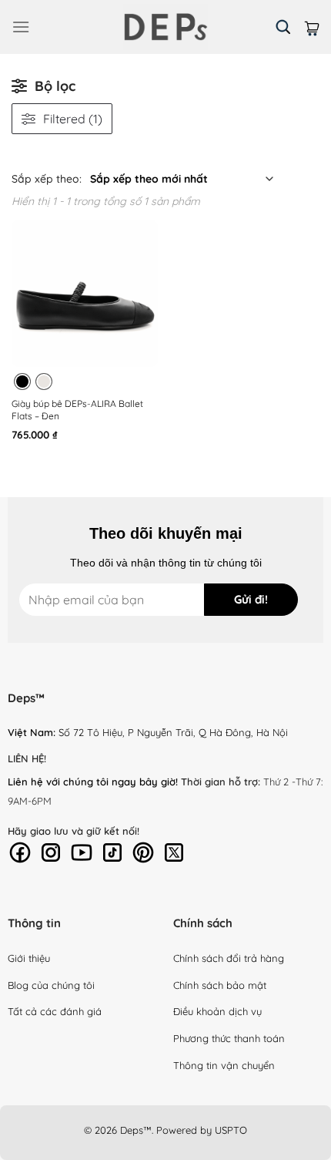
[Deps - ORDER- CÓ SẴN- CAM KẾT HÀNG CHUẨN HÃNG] (165, 27)
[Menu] (21, 26)
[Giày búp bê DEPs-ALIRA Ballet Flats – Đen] (85, 293)
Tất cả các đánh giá (55, 1011)
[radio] (22, 381)
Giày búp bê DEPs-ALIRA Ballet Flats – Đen (77, 410)
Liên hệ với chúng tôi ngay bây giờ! (93, 781)
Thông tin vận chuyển (224, 1065)
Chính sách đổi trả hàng (228, 958)
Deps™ (136, 1130)
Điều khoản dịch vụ (217, 1011)
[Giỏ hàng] (311, 26)
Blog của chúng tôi (51, 985)
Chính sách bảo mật (219, 985)
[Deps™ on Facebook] (20, 851)
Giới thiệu (29, 958)
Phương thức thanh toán (229, 1038)
